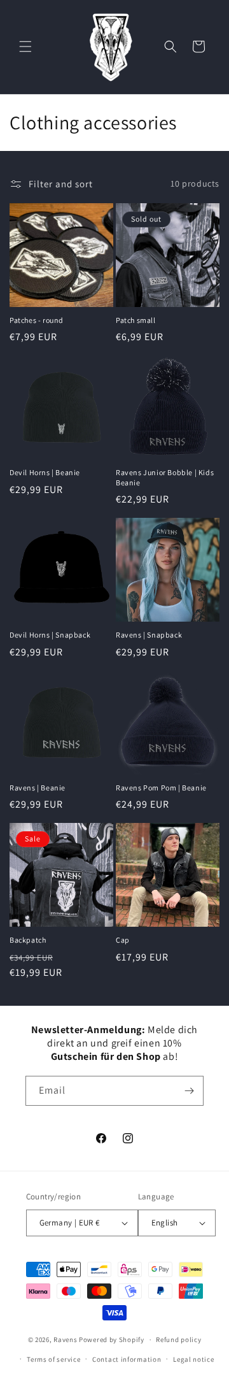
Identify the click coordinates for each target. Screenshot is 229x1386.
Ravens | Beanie (38, 787)
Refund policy (178, 1339)
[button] (25, 46)
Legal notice (193, 1359)
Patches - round (37, 320)
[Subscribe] (189, 1091)
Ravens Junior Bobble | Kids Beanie (165, 477)
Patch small (136, 320)
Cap (123, 940)
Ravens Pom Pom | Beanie (161, 787)
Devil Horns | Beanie (45, 472)
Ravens (66, 1339)
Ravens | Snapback (149, 634)
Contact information (126, 1359)
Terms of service (53, 1359)
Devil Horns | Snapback (50, 634)
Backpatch (28, 940)
